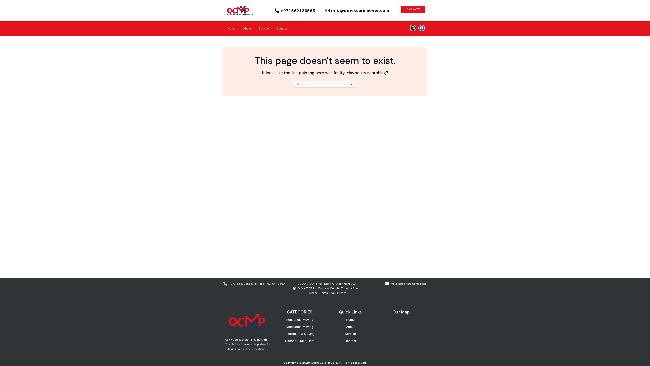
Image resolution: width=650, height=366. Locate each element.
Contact (281, 28)
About (247, 28)
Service (264, 28)
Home (232, 28)
